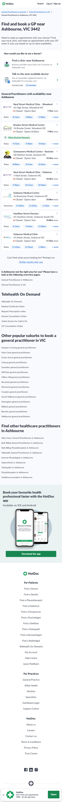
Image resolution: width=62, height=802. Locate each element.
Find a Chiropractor (31, 612)
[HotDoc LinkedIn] (31, 770)
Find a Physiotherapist (31, 600)
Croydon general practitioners (14, 392)
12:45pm (29, 247)
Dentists (31, 691)
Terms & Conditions (31, 742)
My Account (31, 652)
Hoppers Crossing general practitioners (18, 348)
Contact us (31, 736)
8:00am (16, 164)
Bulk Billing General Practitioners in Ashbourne (22, 443)
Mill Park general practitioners (14, 372)
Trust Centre (31, 753)
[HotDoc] (8, 4)
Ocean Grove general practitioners (16, 358)
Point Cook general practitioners (15, 353)
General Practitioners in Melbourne (17, 280)
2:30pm (41, 117)
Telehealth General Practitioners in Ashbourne (21, 453)
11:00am (42, 227)
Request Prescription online (13, 312)
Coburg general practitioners (14, 363)
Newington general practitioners (15, 402)
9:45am (42, 144)
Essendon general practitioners (15, 367)
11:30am (20, 206)
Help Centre (31, 658)
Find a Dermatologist (31, 635)
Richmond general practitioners (15, 387)
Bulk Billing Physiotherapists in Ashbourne (19, 448)
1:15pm (45, 206)
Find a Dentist (31, 594)
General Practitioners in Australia (13, 12)
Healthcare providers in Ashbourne (16, 477)
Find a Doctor (31, 589)
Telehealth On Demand (11, 302)
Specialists (31, 697)
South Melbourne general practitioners (18, 397)
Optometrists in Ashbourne (13, 463)
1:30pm (41, 247)
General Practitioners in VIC (39, 12)
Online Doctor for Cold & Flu (14, 321)
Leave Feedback (31, 664)
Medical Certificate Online (13, 307)
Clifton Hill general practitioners (15, 377)
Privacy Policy (31, 748)
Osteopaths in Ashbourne (12, 468)
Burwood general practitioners (15, 382)
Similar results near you (31, 262)
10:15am (29, 185)
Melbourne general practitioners (15, 417)
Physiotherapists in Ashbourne (14, 473)
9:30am (29, 144)
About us (31, 725)
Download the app (31, 554)
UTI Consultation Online (12, 326)
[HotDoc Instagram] (36, 770)
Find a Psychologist (31, 618)
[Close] (3, 795)
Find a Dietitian (31, 623)
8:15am (16, 117)
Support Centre (31, 709)
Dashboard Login (31, 703)
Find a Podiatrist (31, 606)
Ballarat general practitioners (14, 407)
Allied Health (31, 685)
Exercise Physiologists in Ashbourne (17, 458)
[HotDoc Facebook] (25, 770)
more (55, 117)
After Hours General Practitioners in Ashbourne (22, 438)
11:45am (33, 206)
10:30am (42, 185)
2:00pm (29, 117)
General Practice (31, 680)
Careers (31, 730)
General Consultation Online (14, 316)
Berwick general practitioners (14, 412)
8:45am (42, 164)
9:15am (16, 144)
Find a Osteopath (31, 629)
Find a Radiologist (31, 641)
